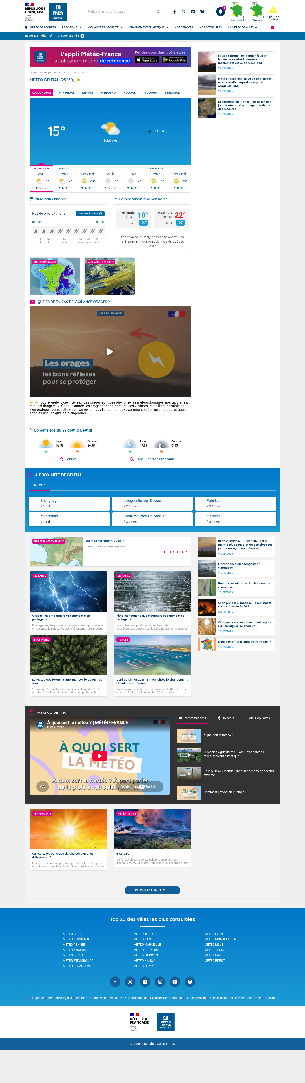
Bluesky (202, 12)
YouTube (175, 981)
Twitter (184, 12)
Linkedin (193, 12)
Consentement (196, 997)
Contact (270, 997)
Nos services (184, 27)
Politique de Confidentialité (128, 997)
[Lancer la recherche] (158, 12)
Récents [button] (228, 718)
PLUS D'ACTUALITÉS (150, 890)
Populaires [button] (262, 718)
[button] (272, 27)
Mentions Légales (60, 997)
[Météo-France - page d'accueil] (166, 1022)
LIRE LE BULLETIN (173, 552)
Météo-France (165, 1044)
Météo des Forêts (43, 27)
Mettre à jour (88, 213)
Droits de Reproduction (166, 997)
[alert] (273, 13)
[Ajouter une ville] (82, 35)
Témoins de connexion (90, 997)
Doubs (74, 72)
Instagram (160, 981)
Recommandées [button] (195, 718)
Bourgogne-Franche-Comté (53, 72)
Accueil (33, 72)
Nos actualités (210, 27)
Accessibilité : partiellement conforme (235, 997)
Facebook (174, 12)
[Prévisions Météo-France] (58, 12)
